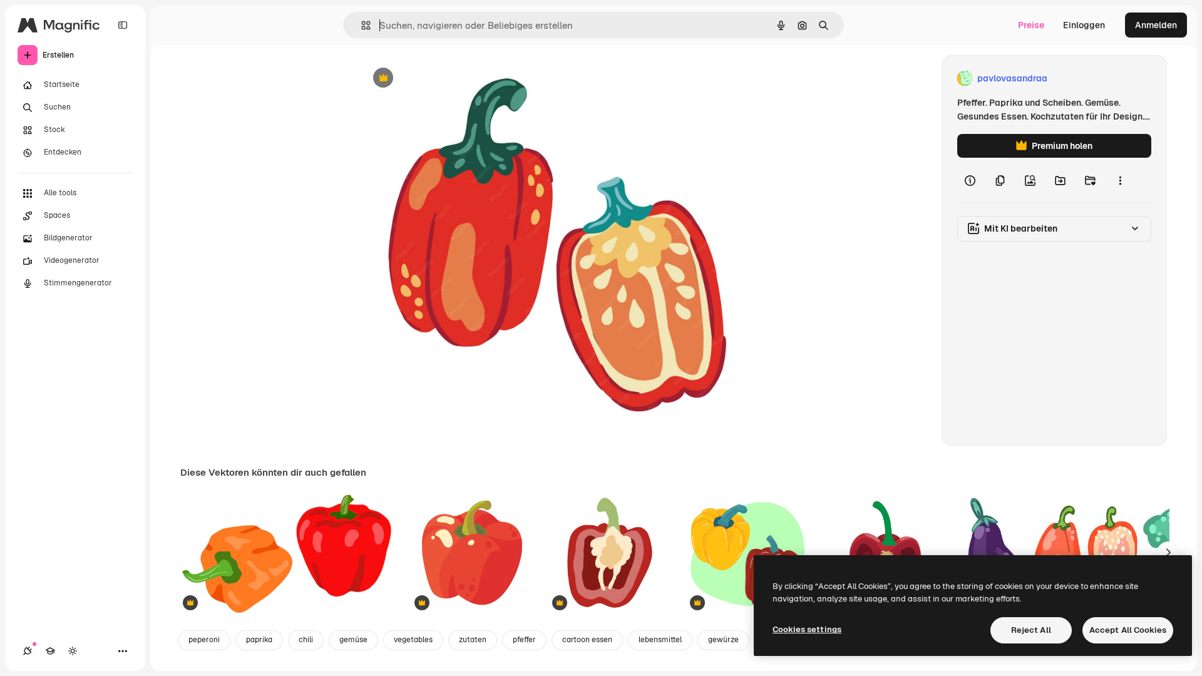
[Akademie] (50, 651)
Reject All (1031, 630)
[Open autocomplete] (361, 25)
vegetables (413, 640)
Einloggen (1084, 25)
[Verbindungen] (28, 651)
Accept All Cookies (1127, 630)
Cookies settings (807, 629)
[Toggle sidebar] (123, 25)
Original (440, 78)
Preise (1031, 25)
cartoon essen (587, 640)
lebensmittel (660, 640)
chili (306, 640)
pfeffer (524, 640)
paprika (259, 640)
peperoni (204, 640)
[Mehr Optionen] (1120, 180)
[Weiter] (1168, 552)
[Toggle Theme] (73, 651)
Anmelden (1156, 25)
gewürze (723, 640)
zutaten (472, 640)
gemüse (353, 640)
